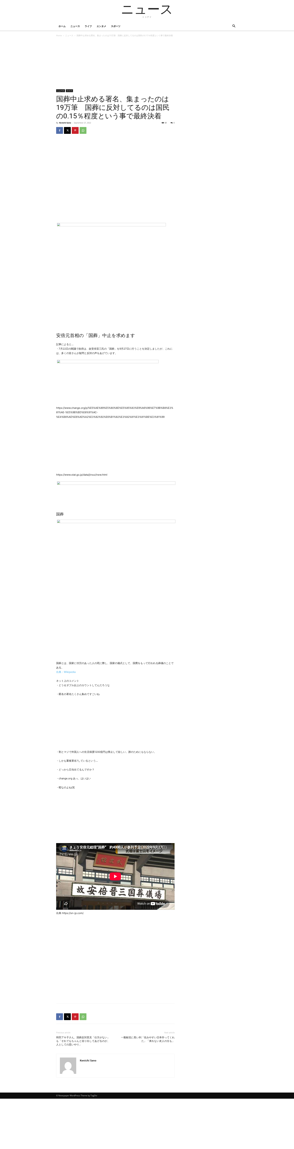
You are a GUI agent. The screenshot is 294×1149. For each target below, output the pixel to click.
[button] (234, 26)
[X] (67, 130)
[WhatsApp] (83, 130)
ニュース (75, 26)
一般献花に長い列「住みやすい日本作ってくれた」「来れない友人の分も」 (148, 1039)
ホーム (62, 26)
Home (59, 35)
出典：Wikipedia (66, 672)
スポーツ (115, 26)
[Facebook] (59, 130)
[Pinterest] (75, 130)
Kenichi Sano (65, 122)
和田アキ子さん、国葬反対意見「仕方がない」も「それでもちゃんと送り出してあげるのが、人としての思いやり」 (83, 1041)
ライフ (88, 26)
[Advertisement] (115, 64)
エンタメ (101, 26)
